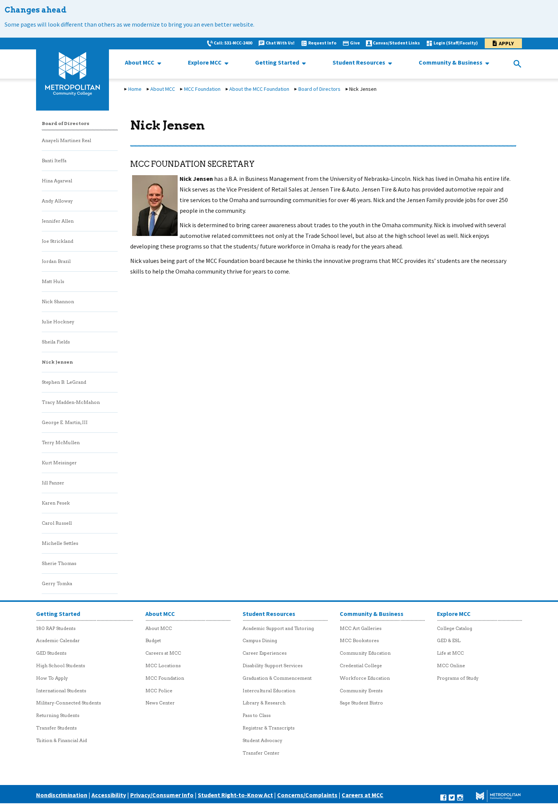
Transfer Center (261, 753)
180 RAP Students (56, 628)
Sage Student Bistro (361, 703)
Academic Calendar (58, 640)
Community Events (361, 690)
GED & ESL (448, 640)
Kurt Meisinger (59, 462)
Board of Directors (319, 88)
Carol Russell (57, 523)
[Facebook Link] (443, 797)
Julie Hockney (58, 321)
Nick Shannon (58, 301)
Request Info (322, 43)
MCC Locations (163, 665)
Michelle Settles (60, 543)
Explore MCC (205, 62)
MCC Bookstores (359, 640)
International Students (61, 690)
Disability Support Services (273, 665)
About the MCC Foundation (259, 88)
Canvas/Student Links (396, 43)
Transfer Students (56, 728)
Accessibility (108, 795)
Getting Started (277, 62)
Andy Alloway (57, 201)
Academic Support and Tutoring (278, 628)
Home (135, 88)
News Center (160, 703)
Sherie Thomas (59, 563)
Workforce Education (365, 678)
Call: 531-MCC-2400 (233, 43)
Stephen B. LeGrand (64, 382)
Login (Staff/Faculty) (455, 43)
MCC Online (451, 665)
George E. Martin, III (65, 422)
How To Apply (52, 678)
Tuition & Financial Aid (61, 740)
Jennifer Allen (58, 221)
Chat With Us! (280, 43)
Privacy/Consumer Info (162, 795)
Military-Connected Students (68, 703)
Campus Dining (260, 640)
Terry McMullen (61, 442)
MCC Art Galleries (360, 628)
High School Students (60, 665)
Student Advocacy (262, 740)
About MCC (140, 62)
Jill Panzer (53, 483)
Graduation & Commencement (277, 678)
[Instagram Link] (460, 797)
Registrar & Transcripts (269, 728)
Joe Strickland (57, 241)
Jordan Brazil (56, 261)
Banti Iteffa (54, 160)
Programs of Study (458, 678)
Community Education (365, 653)
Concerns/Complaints (307, 795)
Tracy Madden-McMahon (71, 402)
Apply (506, 43)
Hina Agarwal (57, 181)
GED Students (51, 653)
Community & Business (451, 62)
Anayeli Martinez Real (66, 140)
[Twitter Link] (452, 797)
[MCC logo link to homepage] (72, 74)
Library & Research (264, 703)
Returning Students (57, 715)
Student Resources (359, 62)
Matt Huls (53, 281)
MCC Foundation (202, 88)
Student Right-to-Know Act (235, 795)
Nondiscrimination (61, 795)
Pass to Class (257, 715)
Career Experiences (265, 653)
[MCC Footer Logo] (492, 797)
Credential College (361, 665)
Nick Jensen (57, 362)
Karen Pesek (56, 503)
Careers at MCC (163, 653)
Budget (153, 640)
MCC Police (158, 690)
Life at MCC (450, 653)
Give (355, 43)
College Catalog (454, 628)
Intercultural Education (269, 690)
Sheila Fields (56, 342)
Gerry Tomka (57, 583)
